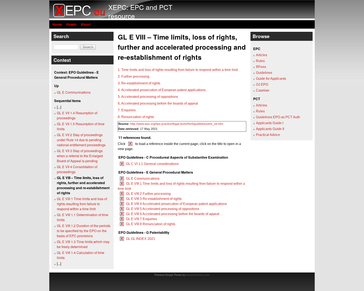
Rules (260, 61)
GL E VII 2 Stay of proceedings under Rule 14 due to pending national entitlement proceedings (81, 139)
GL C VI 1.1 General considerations (152, 164)
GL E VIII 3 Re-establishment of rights (154, 199)
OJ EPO (262, 84)
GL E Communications (142, 178)
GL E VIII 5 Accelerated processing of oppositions (162, 209)
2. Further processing (133, 76)
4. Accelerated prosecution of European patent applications (162, 90)
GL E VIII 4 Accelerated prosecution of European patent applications (176, 204)
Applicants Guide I (269, 123)
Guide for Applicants (271, 78)
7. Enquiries (127, 110)
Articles (261, 55)
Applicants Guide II (270, 129)
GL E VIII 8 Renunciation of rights (150, 224)
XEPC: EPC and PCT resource (140, 11)
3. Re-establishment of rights (139, 83)
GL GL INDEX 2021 (140, 239)
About (86, 24)
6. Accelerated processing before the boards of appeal (158, 103)
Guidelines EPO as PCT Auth (278, 117)
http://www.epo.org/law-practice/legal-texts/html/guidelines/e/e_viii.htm (176, 123)
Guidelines (264, 72)
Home (57, 24)
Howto (71, 24)
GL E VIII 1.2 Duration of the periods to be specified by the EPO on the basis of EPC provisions (83, 230)
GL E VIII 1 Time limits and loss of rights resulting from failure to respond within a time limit (82, 203)
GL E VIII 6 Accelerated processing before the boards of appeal (172, 214)
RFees (261, 67)
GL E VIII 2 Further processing (148, 193)
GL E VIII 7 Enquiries (141, 219)
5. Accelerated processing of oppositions (148, 96)
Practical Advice (268, 135)
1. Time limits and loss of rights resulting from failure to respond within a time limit (178, 70)
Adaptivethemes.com (198, 275)
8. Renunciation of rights (136, 117)
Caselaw (262, 90)
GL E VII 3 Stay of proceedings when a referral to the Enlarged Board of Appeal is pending (80, 155)
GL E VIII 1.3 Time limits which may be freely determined (83, 244)
